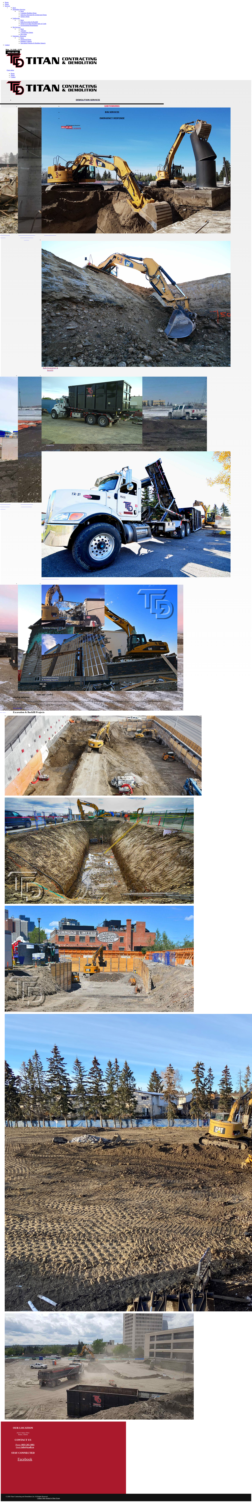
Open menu (10, 70)
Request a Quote (73, 128)
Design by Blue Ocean (53, 1498)
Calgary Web (41, 1498)
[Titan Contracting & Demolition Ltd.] (51, 67)
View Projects (17, 708)
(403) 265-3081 (12, 52)
